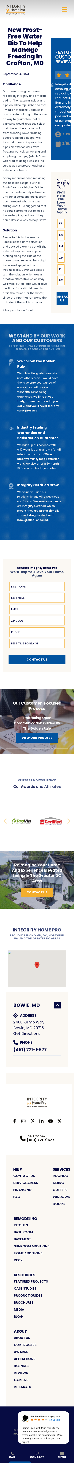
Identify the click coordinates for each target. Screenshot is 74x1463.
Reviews (21, 1372)
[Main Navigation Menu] (64, 9)
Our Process (25, 1344)
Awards (21, 1351)
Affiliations (24, 1358)
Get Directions (26, 1033)
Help (17, 1169)
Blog (18, 1316)
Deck (18, 1260)
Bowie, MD (26, 1005)
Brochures (24, 1302)
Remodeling (25, 1218)
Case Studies (25, 1288)
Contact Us (62, 298)
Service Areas (25, 1182)
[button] (37, 965)
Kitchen (21, 1225)
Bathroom (23, 1232)
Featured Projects (31, 1281)
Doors (59, 1203)
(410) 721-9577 (29, 1049)
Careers (21, 1379)
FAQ (16, 1196)
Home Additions (28, 1253)
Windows (61, 1196)
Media (19, 1309)
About (20, 1331)
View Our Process (37, 738)
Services (61, 1169)
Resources (24, 1275)
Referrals (22, 1386)
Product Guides (28, 1295)
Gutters (60, 1189)
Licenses (21, 1365)
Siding (58, 1182)
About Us (22, 1337)
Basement (22, 1239)
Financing (22, 1189)
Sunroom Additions (32, 1246)
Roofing (60, 1175)
